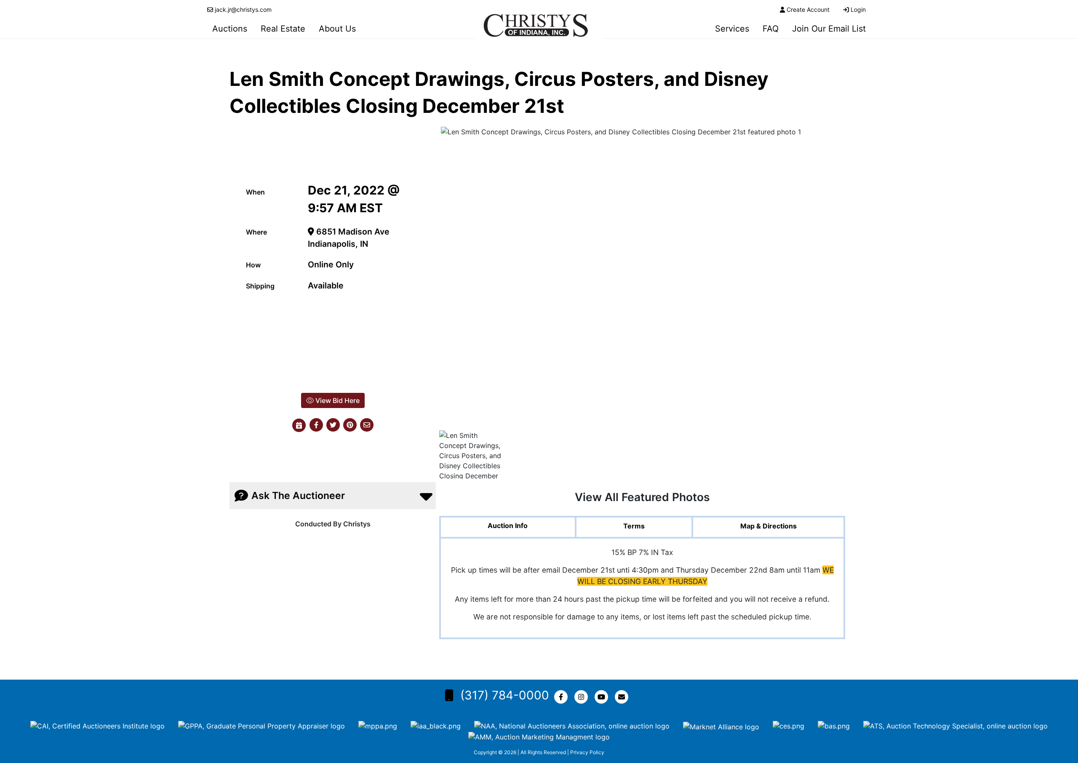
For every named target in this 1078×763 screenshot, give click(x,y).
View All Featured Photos (642, 497)
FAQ (771, 29)
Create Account (808, 9)
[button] (316, 425)
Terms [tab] (634, 526)
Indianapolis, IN (338, 244)
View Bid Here (337, 400)
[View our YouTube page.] (603, 697)
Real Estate (283, 29)
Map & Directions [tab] (768, 526)
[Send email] (366, 425)
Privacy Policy (587, 752)
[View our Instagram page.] (583, 697)
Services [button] (732, 29)
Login (858, 9)
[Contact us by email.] (623, 697)
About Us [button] (337, 29)
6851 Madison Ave (352, 232)
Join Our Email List (829, 29)
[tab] (508, 528)
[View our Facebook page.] (562, 697)
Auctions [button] (229, 29)
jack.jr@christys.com (243, 9)
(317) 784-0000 (504, 695)
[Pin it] (350, 425)
